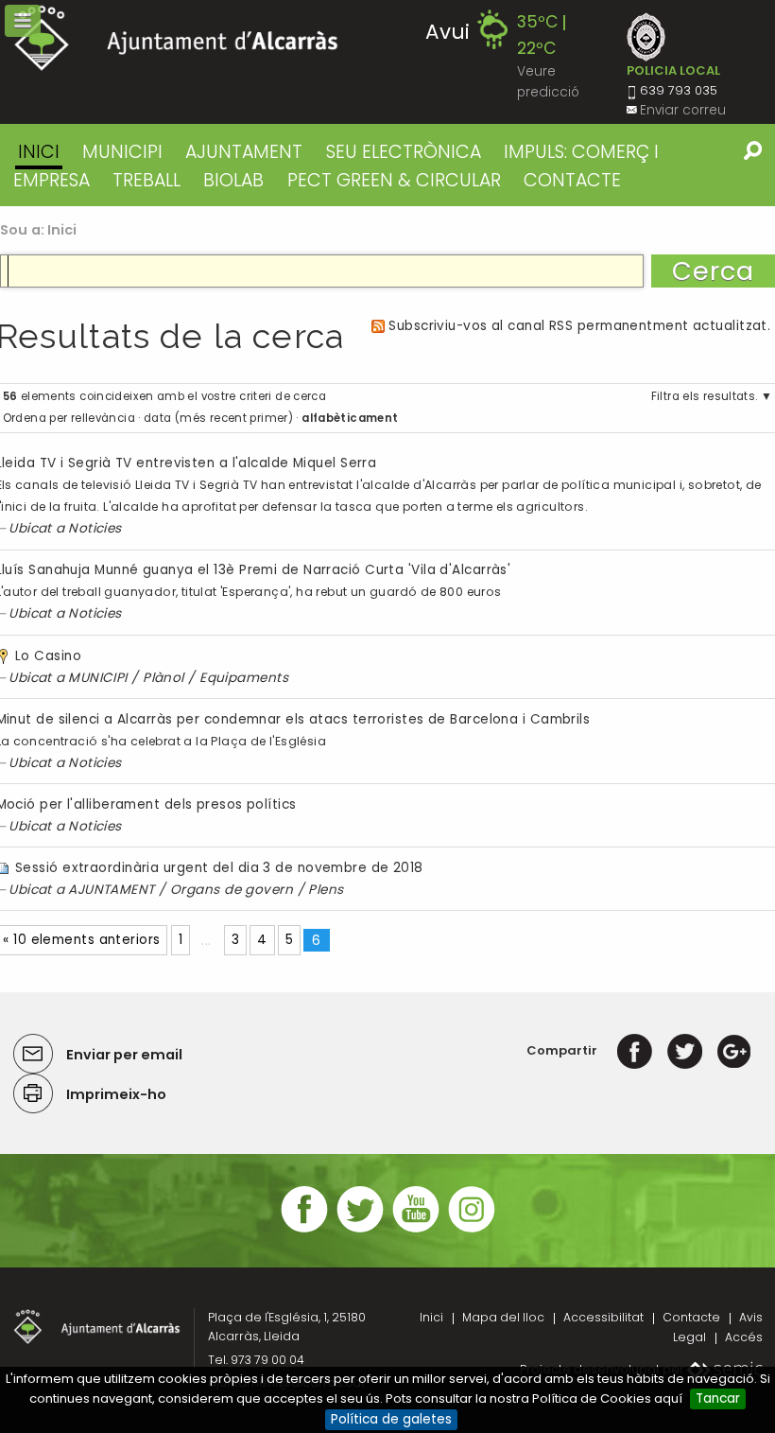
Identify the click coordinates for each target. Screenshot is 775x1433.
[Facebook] (634, 1050)
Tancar (718, 1398)
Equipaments (243, 678)
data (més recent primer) (218, 418)
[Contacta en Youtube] (415, 1230)
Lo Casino (48, 656)
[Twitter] (684, 1050)
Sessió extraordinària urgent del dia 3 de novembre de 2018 (219, 868)
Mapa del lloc (503, 1317)
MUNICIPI (122, 152)
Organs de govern (231, 890)
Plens (325, 890)
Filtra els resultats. (704, 396)
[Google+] (733, 1050)
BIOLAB (233, 180)
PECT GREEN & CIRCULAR (394, 180)
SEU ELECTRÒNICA (403, 152)
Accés (744, 1337)
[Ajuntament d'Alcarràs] (176, 38)
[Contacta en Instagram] (471, 1230)
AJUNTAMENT (243, 152)
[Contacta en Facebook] (304, 1230)
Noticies (95, 528)
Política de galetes (391, 1419)
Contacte (691, 1317)
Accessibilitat (603, 1317)
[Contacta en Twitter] (360, 1230)
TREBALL (146, 180)
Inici (39, 152)
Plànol (163, 678)
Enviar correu (683, 110)
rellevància (103, 418)
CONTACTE (572, 180)
